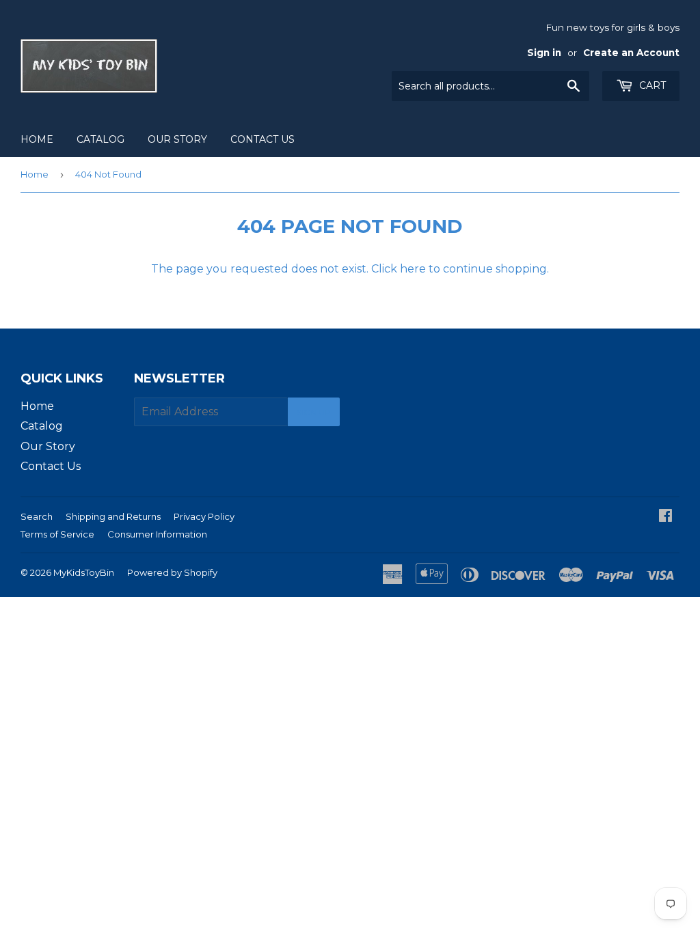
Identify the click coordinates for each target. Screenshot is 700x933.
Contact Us (262, 139)
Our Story (177, 139)
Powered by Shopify (172, 572)
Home (37, 139)
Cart (651, 85)
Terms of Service (57, 534)
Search (37, 516)
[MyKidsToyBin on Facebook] (665, 516)
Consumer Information (157, 534)
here (413, 268)
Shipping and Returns (113, 516)
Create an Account (631, 52)
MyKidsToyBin (83, 572)
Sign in (544, 52)
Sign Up (314, 412)
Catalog (100, 139)
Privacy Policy (204, 516)
